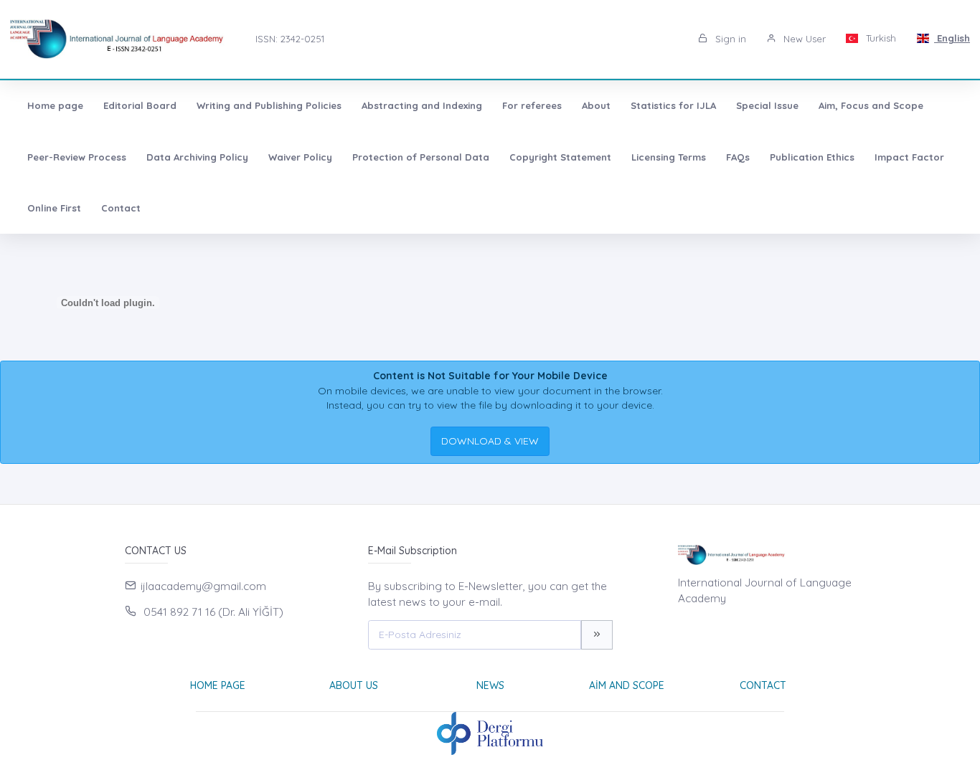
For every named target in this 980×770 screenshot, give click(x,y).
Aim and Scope (626, 685)
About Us (353, 685)
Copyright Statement (560, 157)
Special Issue (767, 105)
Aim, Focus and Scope (871, 105)
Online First (54, 208)
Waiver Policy (300, 157)
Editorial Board (139, 105)
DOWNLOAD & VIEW (490, 440)
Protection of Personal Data (420, 157)
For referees (532, 105)
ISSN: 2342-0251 (289, 38)
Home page (55, 105)
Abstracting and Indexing (422, 105)
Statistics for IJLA (673, 105)
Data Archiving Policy (197, 157)
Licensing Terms (668, 157)
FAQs (738, 157)
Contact (121, 208)
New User (803, 38)
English (952, 38)
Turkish (879, 38)
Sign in (729, 38)
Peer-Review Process (76, 157)
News (490, 685)
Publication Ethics (812, 157)
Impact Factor (909, 157)
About (596, 105)
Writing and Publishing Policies (269, 105)
